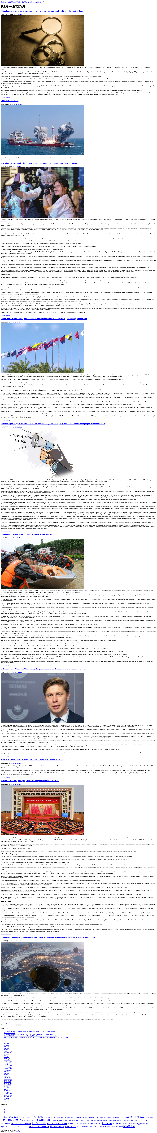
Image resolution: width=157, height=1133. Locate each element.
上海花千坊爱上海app (101, 1120)
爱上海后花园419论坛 (83, 1127)
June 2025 (6, 1055)
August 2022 (7, 1096)
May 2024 (6, 1073)
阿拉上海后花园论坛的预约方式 (113, 1127)
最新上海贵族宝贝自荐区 (140, 1124)
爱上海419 (17, 1127)
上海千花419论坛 (79, 1117)
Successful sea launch (9, 101)
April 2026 (7, 1049)
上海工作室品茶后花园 (71, 1120)
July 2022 (6, 1098)
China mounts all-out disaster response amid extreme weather (26, 534)
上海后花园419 (138, 1117)
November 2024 (8, 1065)
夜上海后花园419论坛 (57, 1123)
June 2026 (6, 1046)
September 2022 (8, 1095)
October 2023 (7, 1082)
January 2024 (7, 1077)
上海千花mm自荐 (90, 1117)
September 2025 (8, 1051)
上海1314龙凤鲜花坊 (67, 1117)
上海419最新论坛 (26, 1117)
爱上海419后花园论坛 (39, 1126)
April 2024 (7, 1074)
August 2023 (7, 1085)
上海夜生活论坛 (57, 1120)
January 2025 (7, 1063)
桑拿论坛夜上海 (5, 1127)
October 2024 (7, 1067)
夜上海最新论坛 (83, 1123)
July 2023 (6, 1086)
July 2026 (6, 1045)
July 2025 (6, 1054)
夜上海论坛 (107, 1123)
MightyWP (18, 1131)
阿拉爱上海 (129, 1126)
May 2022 (6, 1101)
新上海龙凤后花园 (118, 1124)
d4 (20, 14)
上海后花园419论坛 (11, 1120)
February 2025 (8, 1061)
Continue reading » (6, 97)
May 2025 (6, 1057)
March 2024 (7, 1076)
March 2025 (7, 1060)
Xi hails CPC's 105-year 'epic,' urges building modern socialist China (30, 781)
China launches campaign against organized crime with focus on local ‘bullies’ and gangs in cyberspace (44, 11)
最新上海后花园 (128, 1124)
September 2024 (8, 1068)
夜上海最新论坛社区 (94, 1124)
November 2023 (8, 1080)
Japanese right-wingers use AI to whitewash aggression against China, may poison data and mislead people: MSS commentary (53, 423)
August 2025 (7, 1052)
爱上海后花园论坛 (96, 1127)
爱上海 (12, 1126)
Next (7, 1023)
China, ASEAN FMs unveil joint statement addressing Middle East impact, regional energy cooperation (44, 319)
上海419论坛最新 (48, 1117)
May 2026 (6, 1048)
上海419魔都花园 (56, 1117)
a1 (14, 14)
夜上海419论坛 (39, 1123)
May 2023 (6, 1089)
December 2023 (8, 1079)
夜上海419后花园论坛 (21, 1123)
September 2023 (8, 1083)
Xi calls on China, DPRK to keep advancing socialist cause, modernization (32, 760)
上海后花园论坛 (42, 1120)
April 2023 (7, 1090)
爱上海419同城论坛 (25, 1126)
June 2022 (6, 1099)
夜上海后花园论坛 (73, 1124)
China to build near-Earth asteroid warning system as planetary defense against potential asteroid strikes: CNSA (48, 937)
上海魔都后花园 (128, 1120)
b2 (16, 14)
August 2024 (7, 1070)
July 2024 (6, 1071)
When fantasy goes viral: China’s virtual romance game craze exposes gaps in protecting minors (41, 163)
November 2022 (8, 1093)
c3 (18, 14)
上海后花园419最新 (148, 1117)
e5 (22, 14)
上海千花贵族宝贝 (116, 1117)
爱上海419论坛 (57, 1126)
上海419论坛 (37, 1117)
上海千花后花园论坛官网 (103, 1117)
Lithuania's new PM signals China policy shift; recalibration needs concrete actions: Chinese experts (43, 669)
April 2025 (7, 1058)
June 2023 (6, 1087)
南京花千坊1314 (6, 1124)
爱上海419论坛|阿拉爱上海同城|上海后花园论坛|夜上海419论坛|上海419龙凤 (22, 2)
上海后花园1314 (27, 1120)
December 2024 (8, 1064)
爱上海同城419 (70, 1127)
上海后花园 (126, 1117)
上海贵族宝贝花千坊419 (115, 1120)
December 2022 (8, 1092)
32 (5, 1023)
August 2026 (7, 1043)
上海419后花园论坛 (11, 1117)
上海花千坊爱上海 (86, 1120)
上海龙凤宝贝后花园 (140, 1120)
